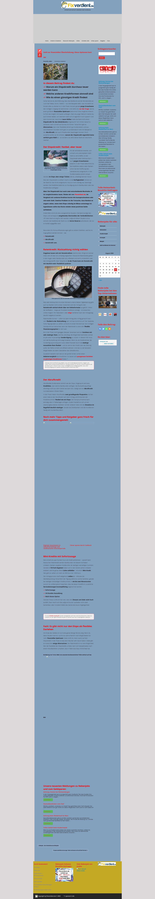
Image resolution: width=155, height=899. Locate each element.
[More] (109, 328)
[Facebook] (100, 328)
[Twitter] (103, 328)
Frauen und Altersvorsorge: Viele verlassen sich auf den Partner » (70, 850)
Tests (108, 41)
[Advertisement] (77, 26)
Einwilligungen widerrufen (42, 890)
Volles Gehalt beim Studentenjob (55, 828)
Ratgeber (102, 41)
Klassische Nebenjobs (68, 41)
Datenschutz (38, 878)
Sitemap (37, 867)
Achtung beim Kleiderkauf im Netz (55, 816)
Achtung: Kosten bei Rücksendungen (56, 792)
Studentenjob (104, 233)
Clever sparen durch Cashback (81, 545)
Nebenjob (102, 226)
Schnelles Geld (85, 41)
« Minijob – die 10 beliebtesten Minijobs (48, 845)
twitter (114, 896)
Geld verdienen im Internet (107, 245)
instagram (119, 896)
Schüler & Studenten (55, 41)
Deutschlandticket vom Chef (53, 804)
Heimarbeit (103, 230)
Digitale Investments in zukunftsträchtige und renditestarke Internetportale (54, 546)
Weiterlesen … (48, 799)
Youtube (117, 896)
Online (78, 41)
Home (46, 41)
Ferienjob (102, 237)
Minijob (102, 241)
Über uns (37, 870)
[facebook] (112, 896)
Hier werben (38, 881)
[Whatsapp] (106, 328)
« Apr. (100, 280)
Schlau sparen (94, 41)
